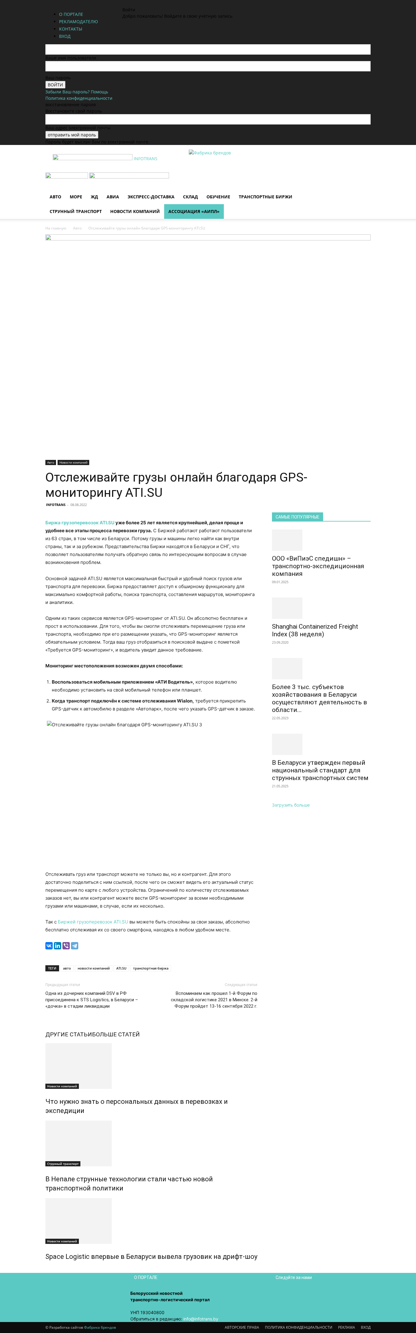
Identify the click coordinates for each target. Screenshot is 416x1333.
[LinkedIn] (57, 945)
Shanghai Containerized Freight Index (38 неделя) (315, 630)
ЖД (94, 197)
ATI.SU (121, 968)
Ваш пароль (58, 78)
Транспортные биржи (265, 197)
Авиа (113, 197)
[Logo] (67, 177)
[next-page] (50, 1269)
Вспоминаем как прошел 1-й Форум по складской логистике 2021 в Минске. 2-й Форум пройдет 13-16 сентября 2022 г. (214, 1000)
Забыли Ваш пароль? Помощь (76, 92)
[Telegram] (74, 945)
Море (76, 197)
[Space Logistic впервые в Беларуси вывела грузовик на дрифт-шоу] (151, 1221)
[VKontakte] (145, 3)
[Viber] (66, 945)
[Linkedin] (141, 3)
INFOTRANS (55, 504)
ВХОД (366, 1327)
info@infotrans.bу (200, 1318)
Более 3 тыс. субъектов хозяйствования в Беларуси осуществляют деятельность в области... (319, 698)
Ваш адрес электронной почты (78, 128)
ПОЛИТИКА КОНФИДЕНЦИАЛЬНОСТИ (298, 1327)
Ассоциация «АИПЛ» (194, 211)
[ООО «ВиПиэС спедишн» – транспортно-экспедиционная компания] (321, 540)
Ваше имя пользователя (70, 58)
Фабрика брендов (100, 1327)
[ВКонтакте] (49, 945)
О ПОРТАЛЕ (71, 14)
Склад (190, 197)
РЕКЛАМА (346, 1327)
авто (67, 968)
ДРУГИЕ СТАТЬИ (68, 1034)
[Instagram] (136, 3)
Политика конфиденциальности (78, 98)
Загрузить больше (291, 804)
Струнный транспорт (76, 211)
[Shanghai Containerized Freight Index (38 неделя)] (321, 608)
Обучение (218, 197)
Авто (55, 197)
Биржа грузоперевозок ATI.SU (80, 523)
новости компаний (94, 968)
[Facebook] (132, 3)
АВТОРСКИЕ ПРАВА (242, 1327)
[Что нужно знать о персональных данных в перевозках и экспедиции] (151, 1066)
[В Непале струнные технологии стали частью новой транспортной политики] (151, 1143)
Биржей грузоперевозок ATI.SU (93, 922)
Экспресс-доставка (151, 197)
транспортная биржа (150, 968)
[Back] (160, 3)
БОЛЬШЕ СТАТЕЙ (116, 1034)
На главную (55, 228)
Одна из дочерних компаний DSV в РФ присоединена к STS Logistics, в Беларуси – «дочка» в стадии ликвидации (91, 1000)
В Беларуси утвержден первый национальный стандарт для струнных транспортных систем (320, 770)
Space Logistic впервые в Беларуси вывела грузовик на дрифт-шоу (151, 1256)
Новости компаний (135, 211)
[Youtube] (149, 3)
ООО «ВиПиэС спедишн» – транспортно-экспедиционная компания (318, 566)
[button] (363, 180)
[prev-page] (47, 1269)
